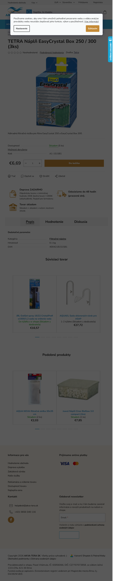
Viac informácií (91, 21)
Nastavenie (21, 28)
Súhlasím (92, 28)
